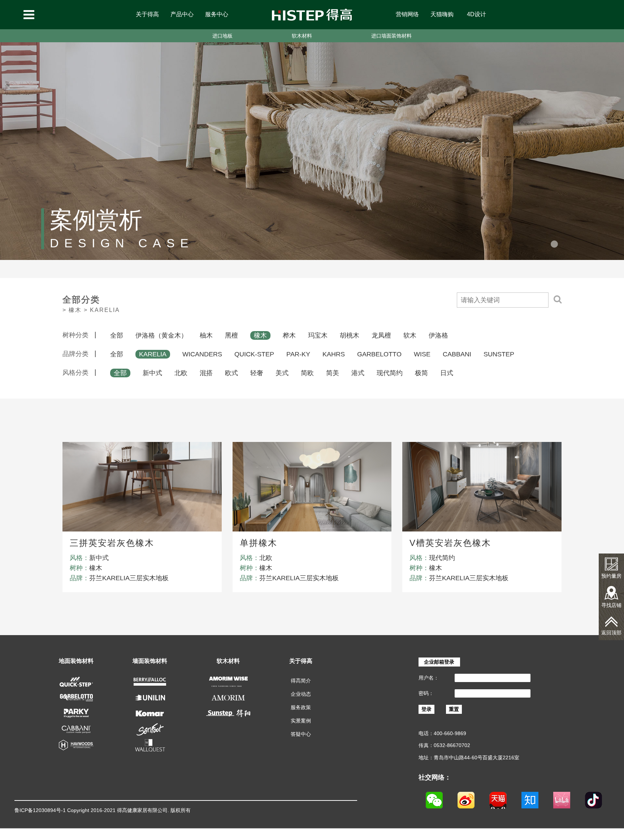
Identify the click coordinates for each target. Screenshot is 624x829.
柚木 (206, 335)
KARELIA (152, 354)
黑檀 (231, 335)
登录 (426, 709)
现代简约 (390, 373)
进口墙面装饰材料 (391, 36)
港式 (357, 373)
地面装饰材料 (76, 661)
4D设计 (476, 14)
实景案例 (301, 721)
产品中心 (182, 14)
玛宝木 (318, 335)
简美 (332, 373)
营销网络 (407, 14)
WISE (422, 354)
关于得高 (147, 14)
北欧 (180, 373)
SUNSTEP (499, 354)
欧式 (231, 373)
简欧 (307, 373)
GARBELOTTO (379, 354)
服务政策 (301, 707)
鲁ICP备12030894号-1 (40, 810)
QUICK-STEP (254, 354)
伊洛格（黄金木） (161, 335)
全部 (116, 335)
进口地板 (222, 36)
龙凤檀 (381, 335)
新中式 (152, 373)
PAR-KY (298, 354)
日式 (446, 373)
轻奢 (256, 373)
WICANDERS (202, 354)
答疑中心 (301, 734)
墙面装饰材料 (150, 661)
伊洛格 (438, 335)
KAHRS (333, 354)
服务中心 (216, 14)
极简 (421, 373)
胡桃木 (349, 335)
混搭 (206, 373)
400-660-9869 (450, 733)
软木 (409, 335)
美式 (282, 373)
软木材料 (302, 36)
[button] (554, 244)
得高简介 (301, 680)
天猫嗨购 (442, 14)
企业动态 (301, 694)
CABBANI (457, 354)
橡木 (260, 335)
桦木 (289, 335)
